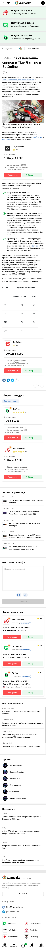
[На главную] (23, 3)
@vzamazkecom (12, 912)
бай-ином (36, 246)
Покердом (12, 924)
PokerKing (34, 937)
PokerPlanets (13, 937)
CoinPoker (34, 930)
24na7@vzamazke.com (15, 907)
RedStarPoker (35, 924)
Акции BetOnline (32, 49)
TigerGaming (37, 137)
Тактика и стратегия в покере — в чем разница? (21, 746)
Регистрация (13, 175)
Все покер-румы (10, 401)
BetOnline (6, 139)
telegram (23, 894)
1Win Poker (12, 930)
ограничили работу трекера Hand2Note (18, 80)
